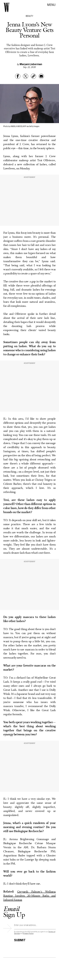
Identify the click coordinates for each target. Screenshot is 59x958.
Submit (20, 939)
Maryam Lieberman (31, 64)
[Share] (17, 76)
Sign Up (14, 912)
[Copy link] (33, 76)
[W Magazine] (6, 7)
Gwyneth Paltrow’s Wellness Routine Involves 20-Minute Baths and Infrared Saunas (29, 896)
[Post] (25, 76)
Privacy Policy (28, 933)
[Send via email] (41, 76)
